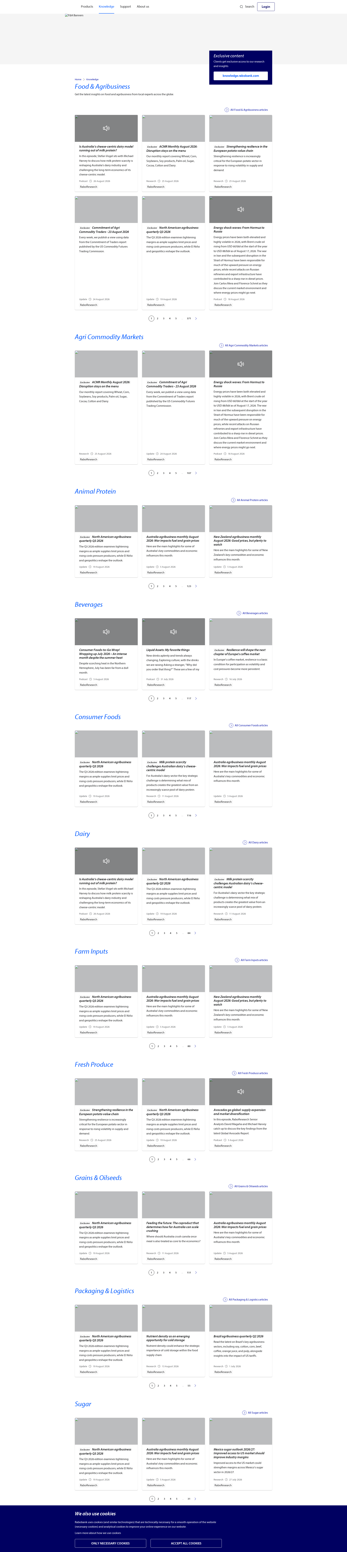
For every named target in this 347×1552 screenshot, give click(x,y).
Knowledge (92, 79)
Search (249, 6)
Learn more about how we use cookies (98, 1533)
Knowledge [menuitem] (106, 6)
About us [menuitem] (143, 6)
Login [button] (266, 7)
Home (78, 79)
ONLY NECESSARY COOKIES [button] (110, 1543)
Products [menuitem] (87, 6)
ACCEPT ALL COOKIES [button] (186, 1543)
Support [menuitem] (125, 6)
